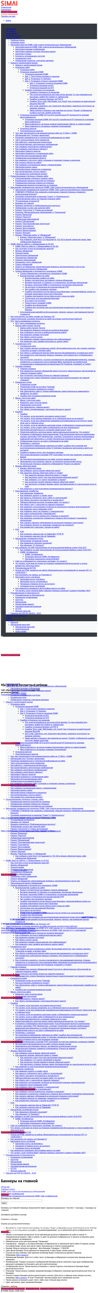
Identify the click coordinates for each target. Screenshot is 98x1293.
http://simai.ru (22, 1255)
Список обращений (9, 14)
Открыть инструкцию (10, 655)
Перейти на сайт (8, 16)
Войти (8, 20)
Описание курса (32, 1289)
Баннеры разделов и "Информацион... (57, 1289)
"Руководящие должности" (13, 1289)
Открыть (5, 1194)
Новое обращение (9, 12)
